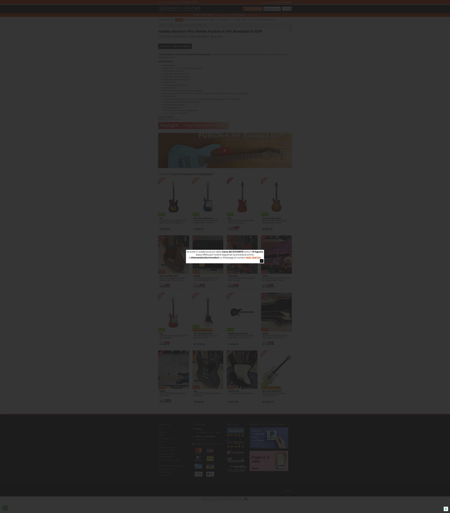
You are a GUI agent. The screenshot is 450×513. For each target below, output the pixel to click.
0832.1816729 (253, 257)
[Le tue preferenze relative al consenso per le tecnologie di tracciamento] (446, 509)
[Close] (261, 261)
